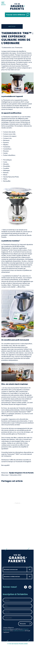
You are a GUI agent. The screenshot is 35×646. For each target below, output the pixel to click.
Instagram (27, 461)
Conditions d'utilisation (19, 630)
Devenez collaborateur (12, 576)
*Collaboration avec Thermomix (12, 47)
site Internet (28, 454)
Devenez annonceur (11, 569)
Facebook (19, 461)
